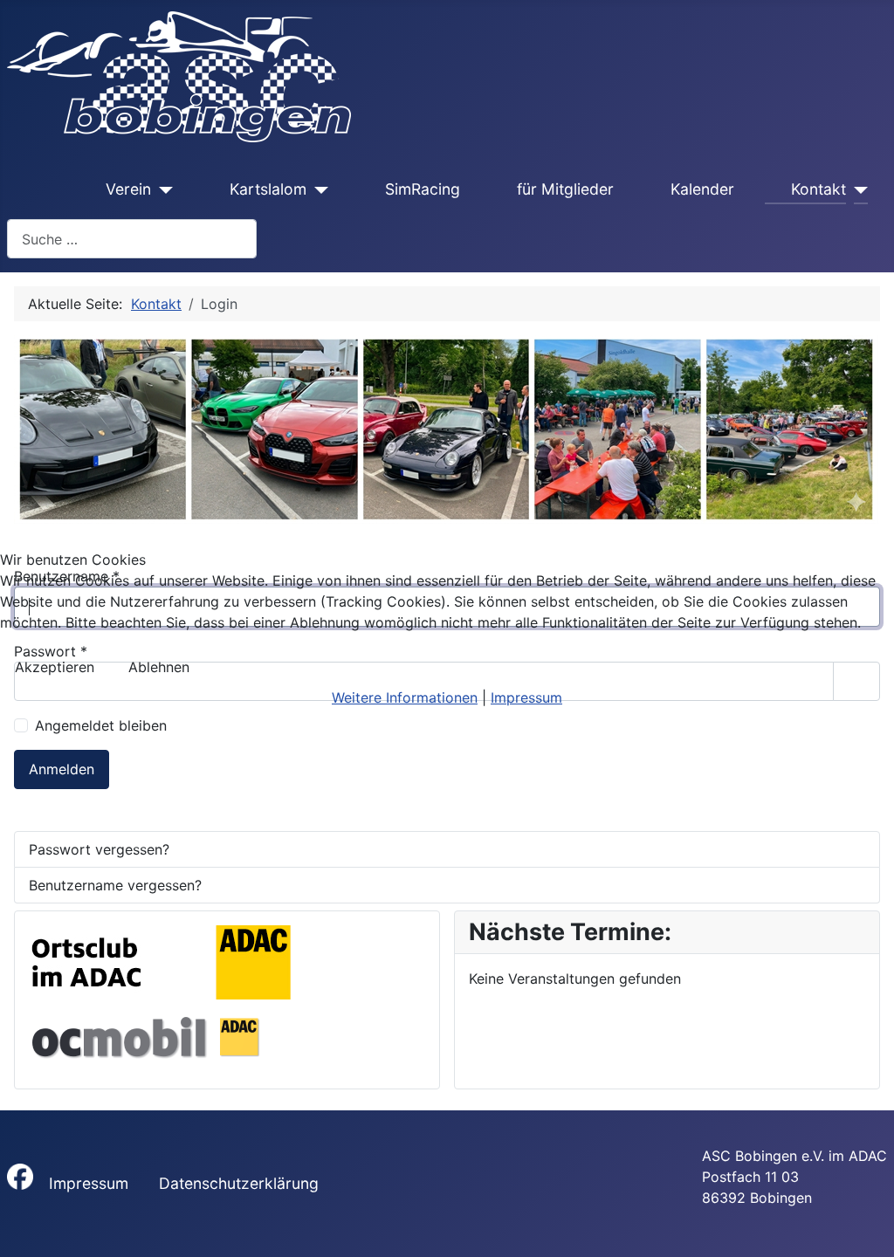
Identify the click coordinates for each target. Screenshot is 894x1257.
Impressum (526, 697)
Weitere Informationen (405, 697)
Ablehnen (158, 667)
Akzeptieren (54, 667)
